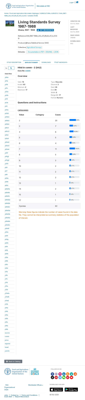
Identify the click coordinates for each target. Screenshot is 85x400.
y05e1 (7, 138)
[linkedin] (64, 374)
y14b (6, 311)
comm (7, 336)
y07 (6, 171)
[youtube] (71, 377)
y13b (6, 304)
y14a (6, 308)
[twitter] (60, 377)
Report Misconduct (22, 397)
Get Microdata (46, 30)
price (6, 340)
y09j (6, 250)
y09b (6, 182)
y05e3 (7, 146)
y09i (6, 246)
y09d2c (7, 207)
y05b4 (7, 124)
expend (7, 344)
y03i (6, 99)
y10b (6, 261)
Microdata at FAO (43, 6)
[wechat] (64, 377)
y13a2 (7, 300)
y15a (6, 315)
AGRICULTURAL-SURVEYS (49, 13)
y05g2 (7, 160)
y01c (6, 88)
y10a (6, 257)
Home (6, 13)
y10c (6, 264)
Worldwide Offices (35, 385)
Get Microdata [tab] (61, 62)
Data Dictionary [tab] (31, 62)
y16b (6, 329)
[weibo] (67, 377)
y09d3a (7, 210)
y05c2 (7, 131)
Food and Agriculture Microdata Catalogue (24, 13)
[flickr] (56, 374)
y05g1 (7, 156)
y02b (6, 95)
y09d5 (7, 228)
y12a (6, 286)
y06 (6, 167)
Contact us (14, 395)
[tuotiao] (56, 377)
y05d (6, 135)
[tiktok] (52, 377)
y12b (6, 289)
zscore (7, 333)
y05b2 (7, 117)
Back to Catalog (14, 361)
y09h (6, 243)
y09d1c (7, 196)
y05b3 (7, 120)
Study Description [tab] (14, 62)
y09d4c (7, 225)
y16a (6, 326)
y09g (6, 239)
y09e (6, 232)
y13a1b (7, 297)
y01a (6, 81)
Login (71, 2)
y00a (6, 77)
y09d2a (7, 200)
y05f (6, 153)
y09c (6, 185)
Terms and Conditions (29, 395)
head (6, 347)
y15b (6, 318)
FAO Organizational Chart (9, 387)
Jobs (6, 395)
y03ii (6, 102)
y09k (6, 254)
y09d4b (7, 221)
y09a (6, 178)
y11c (6, 279)
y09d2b (7, 203)
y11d (6, 282)
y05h (6, 164)
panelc (7, 351)
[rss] (67, 374)
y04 (6, 106)
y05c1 (7, 128)
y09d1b (7, 192)
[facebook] (52, 374)
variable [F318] (33, 16)
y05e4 (7, 149)
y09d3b (7, 214)
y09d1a (7, 189)
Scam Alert (8, 397)
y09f (6, 236)
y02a (6, 92)
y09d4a (7, 218)
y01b (6, 84)
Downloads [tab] (46, 62)
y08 (6, 174)
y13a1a (7, 293)
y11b (6, 275)
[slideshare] (71, 374)
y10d (6, 268)
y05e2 (7, 142)
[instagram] (60, 374)
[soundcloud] (75, 374)
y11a (6, 272)
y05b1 (7, 113)
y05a (6, 110)
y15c (6, 322)
